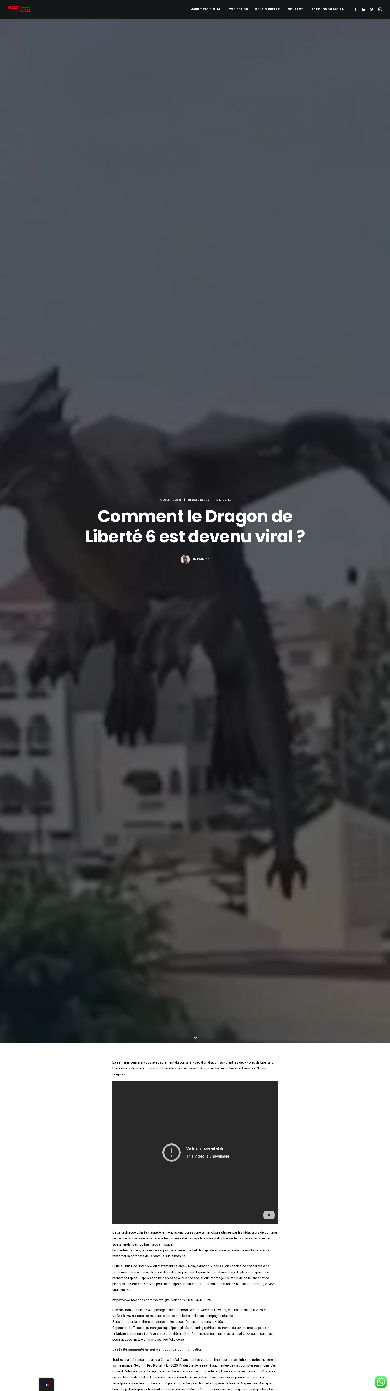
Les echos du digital (327, 9)
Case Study (200, 500)
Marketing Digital (206, 9)
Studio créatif (267, 9)
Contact (295, 9)
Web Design (238, 9)
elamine (203, 559)
